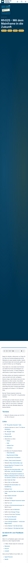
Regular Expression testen (18, 500)
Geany (8, 440)
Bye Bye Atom (8, 436)
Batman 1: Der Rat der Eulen (15, 526)
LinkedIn (7, 551)
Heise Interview (11, 452)
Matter (11, 498)
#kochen (4, 30)
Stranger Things (15, 512)
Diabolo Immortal (11, 495)
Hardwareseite (12, 519)
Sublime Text (10, 445)
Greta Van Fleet (11, 480)
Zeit (9, 482)
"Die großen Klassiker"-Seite (13, 425)
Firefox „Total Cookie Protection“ (13, 460)
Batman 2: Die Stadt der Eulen (16, 528)
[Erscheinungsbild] (17, 1)
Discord (7, 548)
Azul (11, 489)
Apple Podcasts (9, 557)
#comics (21, 30)
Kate (8, 443)
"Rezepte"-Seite (10, 431)
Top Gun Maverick (12, 516)
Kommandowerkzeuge (16, 505)
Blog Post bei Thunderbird (13, 457)
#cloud (9, 30)
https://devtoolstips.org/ (16, 463)
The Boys (17, 514)
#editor (15, 30)
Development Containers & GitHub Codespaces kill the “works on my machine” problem (14, 475)
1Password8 (8, 434)
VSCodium (9, 448)
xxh (11, 503)
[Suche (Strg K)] (21, 1)
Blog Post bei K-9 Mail (12, 455)
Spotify (6, 559)
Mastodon (17, 509)
